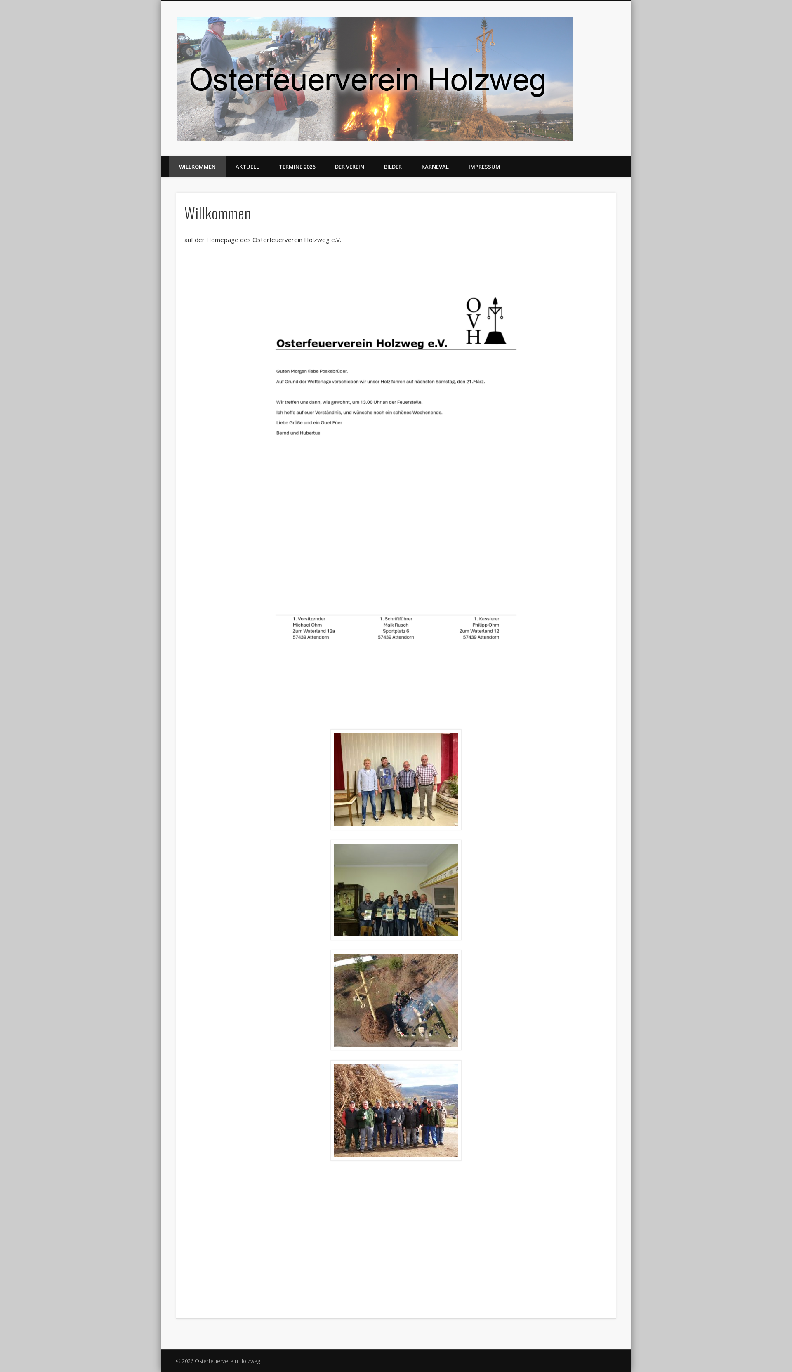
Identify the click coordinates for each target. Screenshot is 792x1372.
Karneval (435, 166)
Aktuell (247, 166)
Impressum (484, 166)
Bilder (393, 166)
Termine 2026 (297, 166)
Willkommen (197, 166)
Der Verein (349, 166)
